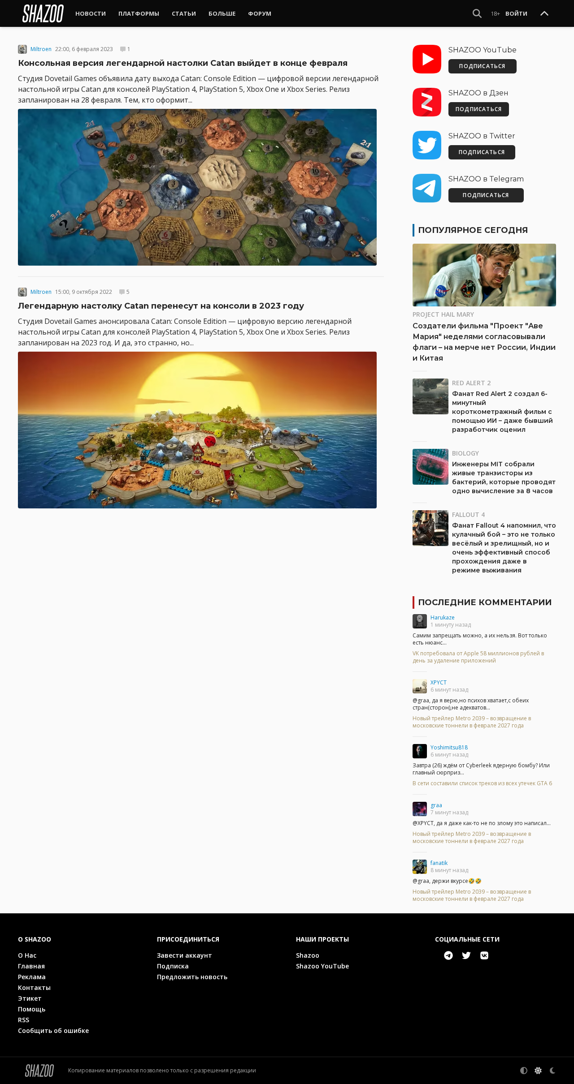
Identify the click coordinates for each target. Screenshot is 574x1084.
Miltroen (41, 49)
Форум (259, 13)
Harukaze (442, 617)
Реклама (32, 976)
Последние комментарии (485, 602)
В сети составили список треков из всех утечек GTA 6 (482, 783)
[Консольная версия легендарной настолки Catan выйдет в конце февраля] (201, 187)
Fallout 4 (468, 514)
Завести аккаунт (184, 955)
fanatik (439, 863)
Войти (516, 13)
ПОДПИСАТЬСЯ (482, 66)
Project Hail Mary (443, 314)
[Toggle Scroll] (544, 14)
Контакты (34, 987)
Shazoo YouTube (322, 966)
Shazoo (307, 955)
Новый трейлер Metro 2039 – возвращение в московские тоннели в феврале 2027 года (472, 722)
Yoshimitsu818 (449, 747)
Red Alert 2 (471, 383)
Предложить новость (192, 976)
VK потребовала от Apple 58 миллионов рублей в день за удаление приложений (478, 657)
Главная (31, 966)
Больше (222, 13)
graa (436, 805)
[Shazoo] (43, 13)
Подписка (173, 966)
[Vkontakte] (484, 955)
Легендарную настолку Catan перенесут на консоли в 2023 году (161, 306)
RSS (23, 1019)
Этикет (30, 998)
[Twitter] (466, 955)
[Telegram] (448, 955)
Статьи (184, 13)
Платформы (138, 13)
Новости (90, 13)
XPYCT (438, 682)
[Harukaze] (420, 621)
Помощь (31, 1009)
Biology (465, 453)
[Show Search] (477, 13)
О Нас (27, 955)
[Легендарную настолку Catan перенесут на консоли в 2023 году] (201, 430)
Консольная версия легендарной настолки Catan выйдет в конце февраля (183, 63)
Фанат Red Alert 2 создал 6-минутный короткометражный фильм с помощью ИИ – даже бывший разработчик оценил (502, 412)
